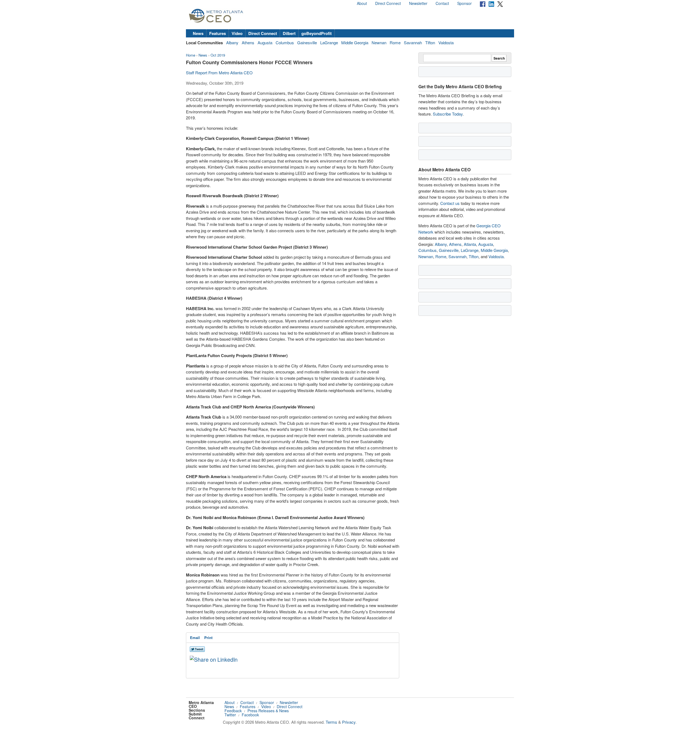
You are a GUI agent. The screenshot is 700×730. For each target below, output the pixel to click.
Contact (442, 3)
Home (190, 55)
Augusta (265, 42)
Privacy (348, 722)
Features (217, 33)
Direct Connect (388, 3)
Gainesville (307, 42)
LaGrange (329, 42)
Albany (232, 42)
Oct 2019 (218, 55)
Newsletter (418, 3)
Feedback (233, 710)
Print (208, 637)
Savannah (413, 42)
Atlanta (470, 244)
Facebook (250, 714)
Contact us (450, 203)
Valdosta (446, 42)
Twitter (230, 714)
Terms (331, 722)
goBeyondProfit (316, 33)
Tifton (430, 42)
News (198, 33)
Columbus (285, 42)
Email (195, 637)
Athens (248, 42)
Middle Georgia (354, 42)
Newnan (379, 42)
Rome (395, 42)
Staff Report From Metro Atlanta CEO (219, 72)
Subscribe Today (448, 114)
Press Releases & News (268, 710)
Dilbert (289, 33)
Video (237, 33)
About (362, 3)
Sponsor (464, 3)
